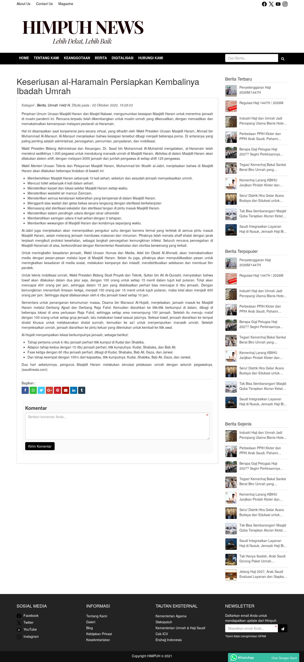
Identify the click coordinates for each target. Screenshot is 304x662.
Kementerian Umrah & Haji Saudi (180, 627)
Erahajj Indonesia (169, 639)
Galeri (90, 621)
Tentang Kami (96, 616)
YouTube (30, 629)
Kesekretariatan (98, 639)
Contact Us (44, 3)
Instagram (31, 636)
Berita (41, 105)
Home (24, 57)
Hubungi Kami (150, 57)
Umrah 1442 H (59, 105)
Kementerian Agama (171, 616)
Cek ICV (162, 633)
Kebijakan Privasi (99, 633)
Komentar (36, 407)
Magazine (65, 3)
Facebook (30, 615)
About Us (23, 3)
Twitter (28, 622)
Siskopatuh (164, 621)
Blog (89, 627)
